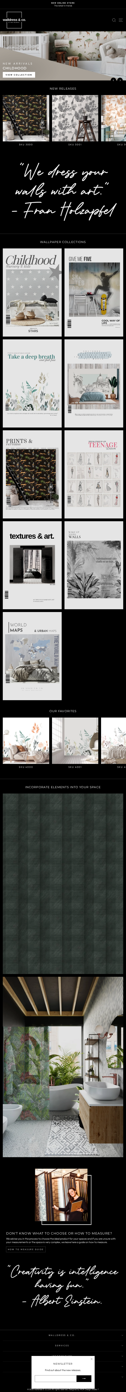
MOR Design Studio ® (89, 1389)
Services (62, 1345)
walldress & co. (62, 1335)
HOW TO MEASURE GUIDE (26, 1249)
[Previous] (113, 80)
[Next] (120, 80)
